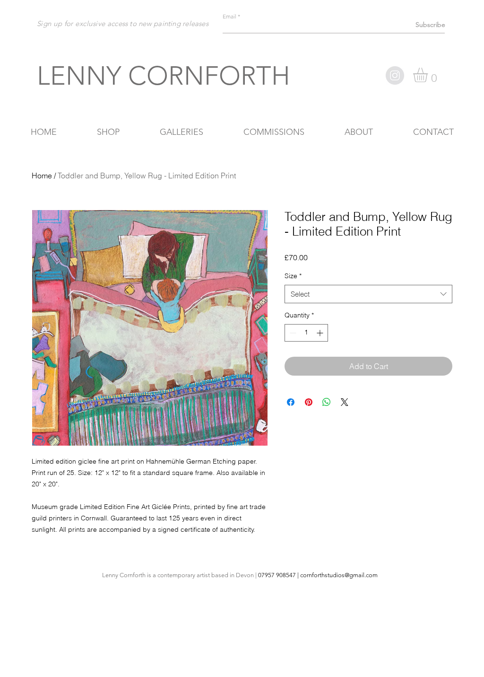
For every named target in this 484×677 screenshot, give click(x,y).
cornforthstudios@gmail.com (339, 575)
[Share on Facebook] (290, 402)
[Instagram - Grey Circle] (395, 75)
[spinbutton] (306, 333)
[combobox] (368, 294)
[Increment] (321, 333)
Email (229, 16)
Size (293, 276)
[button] (429, 75)
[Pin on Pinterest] (308, 402)
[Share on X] (344, 402)
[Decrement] (292, 333)
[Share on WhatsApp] (326, 402)
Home (42, 175)
